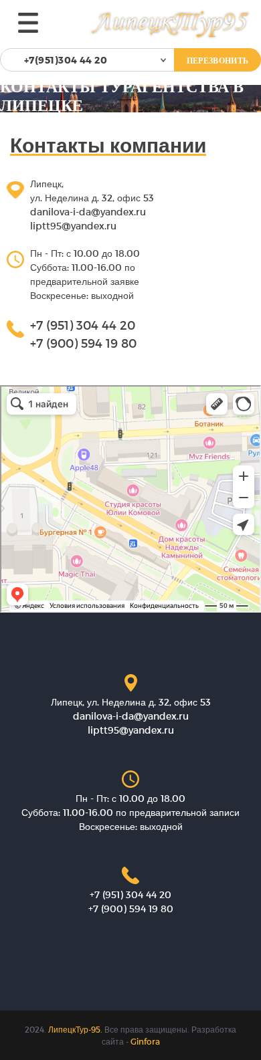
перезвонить (217, 60)
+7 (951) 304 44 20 (82, 325)
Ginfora (145, 1041)
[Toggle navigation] (28, 22)
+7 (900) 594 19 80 (83, 343)
